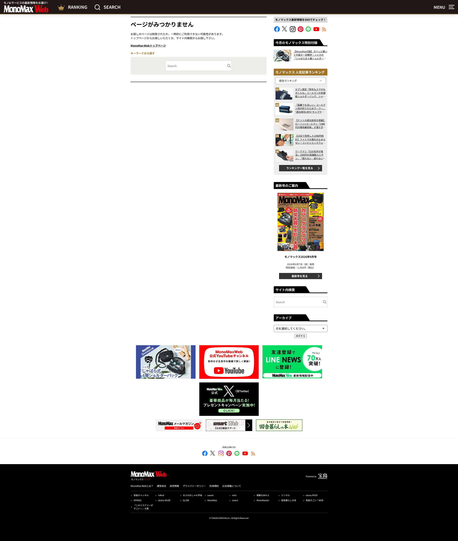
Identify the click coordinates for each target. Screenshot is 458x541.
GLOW (186, 500)
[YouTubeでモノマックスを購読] (316, 31)
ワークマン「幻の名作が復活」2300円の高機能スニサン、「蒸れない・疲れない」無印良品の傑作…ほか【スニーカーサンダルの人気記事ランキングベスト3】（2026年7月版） (310, 155)
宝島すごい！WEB (314, 500)
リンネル (285, 495)
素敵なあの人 (263, 495)
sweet (210, 495)
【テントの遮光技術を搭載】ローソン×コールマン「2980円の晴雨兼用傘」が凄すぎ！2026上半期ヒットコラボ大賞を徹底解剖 (310, 124)
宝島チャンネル (141, 495)
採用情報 (174, 486)
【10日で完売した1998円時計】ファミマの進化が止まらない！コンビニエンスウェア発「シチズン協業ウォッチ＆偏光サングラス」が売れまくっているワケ (310, 139)
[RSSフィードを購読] (324, 31)
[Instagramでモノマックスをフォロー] (293, 31)
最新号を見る (300, 276)
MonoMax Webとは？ (142, 486)
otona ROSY (312, 495)
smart (235, 500)
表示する (300, 336)
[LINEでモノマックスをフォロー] (308, 31)
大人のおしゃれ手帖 (192, 495)
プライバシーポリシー (194, 486)
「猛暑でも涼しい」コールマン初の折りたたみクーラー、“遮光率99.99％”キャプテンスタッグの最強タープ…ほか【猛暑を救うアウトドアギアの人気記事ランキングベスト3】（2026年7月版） (310, 108)
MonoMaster (263, 500)
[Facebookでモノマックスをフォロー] (277, 31)
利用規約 (214, 486)
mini (234, 495)
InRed (161, 495)
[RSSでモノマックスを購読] (253, 454)
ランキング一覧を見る (299, 168)
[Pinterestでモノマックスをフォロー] (300, 31)
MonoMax (212, 500)
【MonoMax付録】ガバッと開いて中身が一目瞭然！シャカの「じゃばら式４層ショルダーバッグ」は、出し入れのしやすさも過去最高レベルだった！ (310, 55)
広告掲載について (231, 486)
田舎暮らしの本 (288, 500)
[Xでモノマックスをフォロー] (285, 31)
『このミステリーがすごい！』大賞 (143, 507)
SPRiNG (137, 500)
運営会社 (161, 486)
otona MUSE (164, 500)
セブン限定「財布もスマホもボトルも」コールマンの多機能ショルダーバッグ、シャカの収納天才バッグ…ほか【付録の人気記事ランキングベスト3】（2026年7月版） (310, 93)
